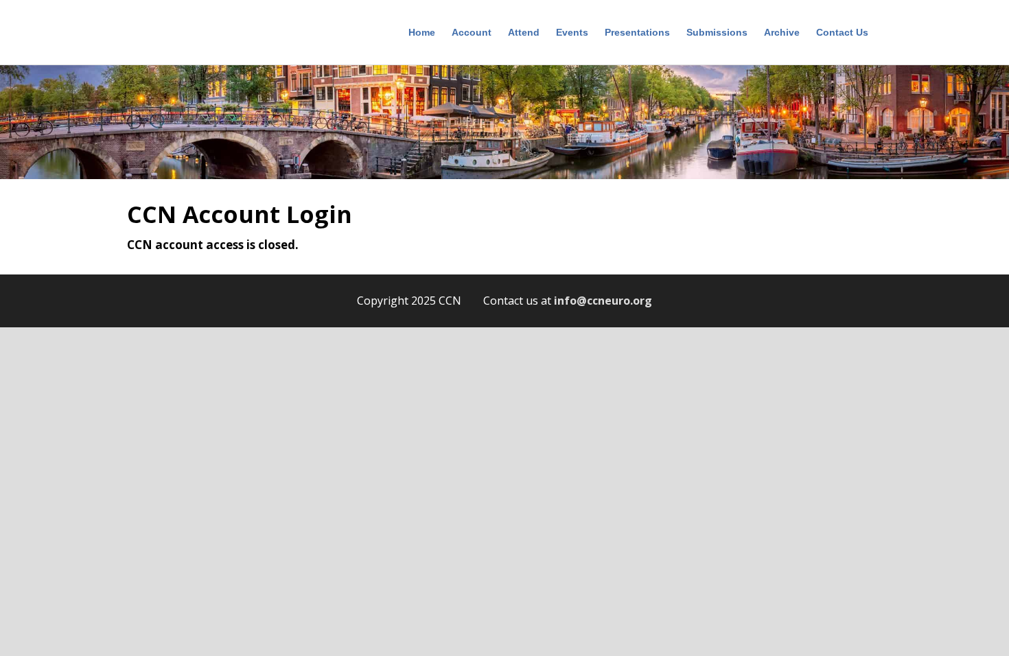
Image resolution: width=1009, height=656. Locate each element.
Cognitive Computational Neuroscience (192, 34)
